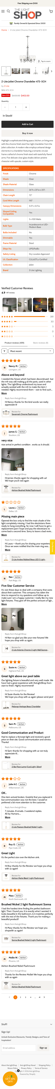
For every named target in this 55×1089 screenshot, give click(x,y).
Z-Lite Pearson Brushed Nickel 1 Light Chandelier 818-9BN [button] (27, 827)
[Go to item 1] (10, 305)
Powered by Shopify (27, 1074)
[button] (27, 316)
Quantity (5, 101)
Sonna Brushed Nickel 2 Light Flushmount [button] (29, 940)
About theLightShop (9, 1065)
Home (4, 30)
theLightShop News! (28, 1065)
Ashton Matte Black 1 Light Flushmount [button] (28, 878)
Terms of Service (41, 1068)
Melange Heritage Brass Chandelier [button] (26, 706)
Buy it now (27, 133)
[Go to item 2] (25, 305)
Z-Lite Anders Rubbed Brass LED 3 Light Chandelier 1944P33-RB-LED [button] (28, 559)
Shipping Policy (44, 1065)
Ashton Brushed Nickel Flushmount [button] (26, 490)
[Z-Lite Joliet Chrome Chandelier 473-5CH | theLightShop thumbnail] (6, 71)
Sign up (43, 1047)
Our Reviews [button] (52, 547)
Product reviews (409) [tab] (14, 343)
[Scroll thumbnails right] (51, 71)
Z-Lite (6, 86)
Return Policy (13, 1068)
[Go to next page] (45, 997)
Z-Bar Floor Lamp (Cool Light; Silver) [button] (27, 766)
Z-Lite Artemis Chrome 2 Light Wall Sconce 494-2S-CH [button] (29, 650)
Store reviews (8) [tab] (40, 343)
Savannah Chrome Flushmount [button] (25, 414)
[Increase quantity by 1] (26, 107)
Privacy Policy (26, 1068)
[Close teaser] (18, 1070)
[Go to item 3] (40, 305)
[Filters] (4, 351)
